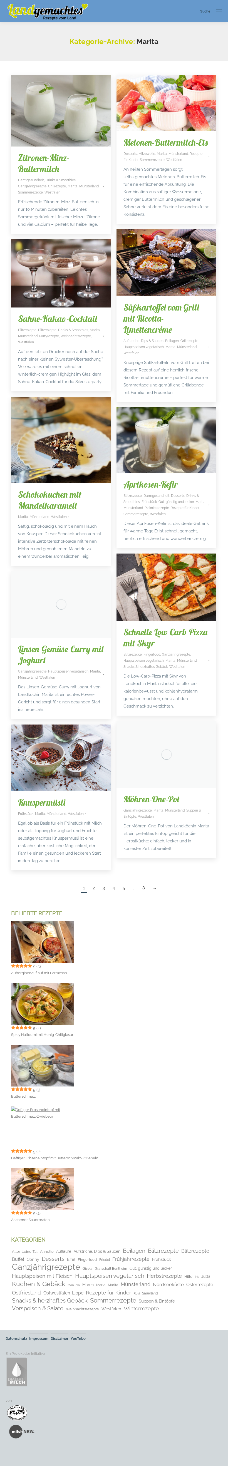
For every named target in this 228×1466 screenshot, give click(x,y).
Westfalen (52, 192)
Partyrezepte (49, 336)
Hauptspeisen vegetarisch (143, 347)
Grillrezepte (57, 186)
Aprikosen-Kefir (150, 484)
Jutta (205, 1276)
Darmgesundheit (31, 180)
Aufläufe (63, 1251)
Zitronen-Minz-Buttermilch (43, 163)
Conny (33, 1259)
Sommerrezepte (30, 192)
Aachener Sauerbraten (30, 1220)
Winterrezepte (141, 1308)
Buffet (18, 1259)
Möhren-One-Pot (151, 799)
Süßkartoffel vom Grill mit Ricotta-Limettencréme (161, 318)
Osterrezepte (199, 1284)
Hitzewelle (147, 154)
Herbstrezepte (164, 1276)
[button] (12, 1454)
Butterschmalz (23, 1096)
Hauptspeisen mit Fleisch (42, 1276)
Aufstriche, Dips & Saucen (143, 341)
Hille (188, 1276)
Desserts (130, 154)
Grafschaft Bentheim (111, 1269)
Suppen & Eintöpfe (157, 1301)
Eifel (71, 1259)
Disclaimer (59, 1338)
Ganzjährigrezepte (32, 186)
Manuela (74, 1285)
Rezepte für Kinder (185, 508)
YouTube (78, 1338)
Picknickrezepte (157, 508)
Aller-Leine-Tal (25, 1251)
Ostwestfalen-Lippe (63, 1293)
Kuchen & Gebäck (38, 1284)
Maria (100, 1285)
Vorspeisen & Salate (37, 1308)
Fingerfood (151, 654)
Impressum (38, 1338)
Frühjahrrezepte (131, 1259)
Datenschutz (16, 1338)
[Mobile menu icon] (219, 11)
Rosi (137, 1293)
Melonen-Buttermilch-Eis (165, 142)
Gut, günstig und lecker (176, 502)
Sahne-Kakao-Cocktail (57, 318)
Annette (47, 1251)
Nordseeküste (168, 1284)
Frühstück (149, 502)
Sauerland (150, 1293)
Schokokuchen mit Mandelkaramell (49, 500)
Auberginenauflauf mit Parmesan (39, 973)
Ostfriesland (26, 1292)
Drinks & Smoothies (61, 180)
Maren (88, 1284)
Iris (197, 1276)
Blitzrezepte (27, 330)
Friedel (104, 1260)
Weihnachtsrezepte (76, 336)
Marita (73, 186)
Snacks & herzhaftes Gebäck (145, 667)
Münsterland (89, 186)
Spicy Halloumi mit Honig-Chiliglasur (42, 1035)
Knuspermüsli (41, 802)
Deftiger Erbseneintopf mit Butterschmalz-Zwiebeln (54, 1158)
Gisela (87, 1269)
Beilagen (172, 341)
